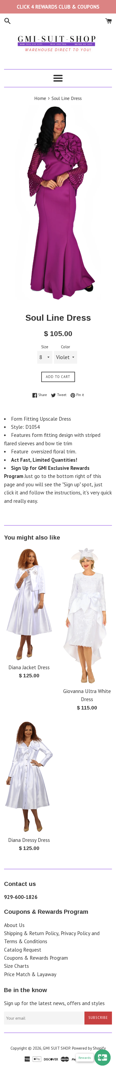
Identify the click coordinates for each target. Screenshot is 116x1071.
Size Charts (16, 966)
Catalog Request (22, 949)
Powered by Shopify (89, 1048)
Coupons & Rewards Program (36, 958)
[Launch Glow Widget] (102, 1057)
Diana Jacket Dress (29, 667)
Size (44, 346)
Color (65, 346)
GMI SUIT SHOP (56, 1048)
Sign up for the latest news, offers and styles (54, 1003)
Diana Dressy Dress (29, 840)
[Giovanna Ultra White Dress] (87, 615)
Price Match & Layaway (30, 974)
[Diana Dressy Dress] (29, 776)
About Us (14, 925)
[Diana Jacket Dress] (29, 604)
